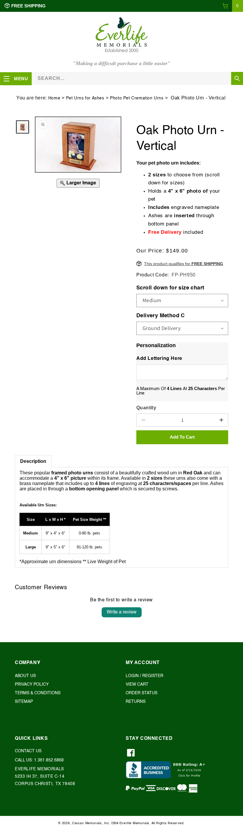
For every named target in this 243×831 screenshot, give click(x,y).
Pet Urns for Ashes (85, 98)
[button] (232, 6)
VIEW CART (137, 684)
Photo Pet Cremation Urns (136, 98)
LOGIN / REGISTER (144, 676)
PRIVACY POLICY (32, 684)
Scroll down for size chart (170, 288)
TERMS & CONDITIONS (37, 693)
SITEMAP (24, 702)
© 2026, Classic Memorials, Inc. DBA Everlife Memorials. (104, 823)
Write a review (122, 612)
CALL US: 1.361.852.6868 (39, 760)
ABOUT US (25, 676)
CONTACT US (28, 751)
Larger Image (81, 183)
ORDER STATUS (141, 693)
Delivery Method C (160, 315)
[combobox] (137, 78)
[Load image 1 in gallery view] (22, 127)
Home (54, 98)
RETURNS (136, 702)
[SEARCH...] (237, 78)
